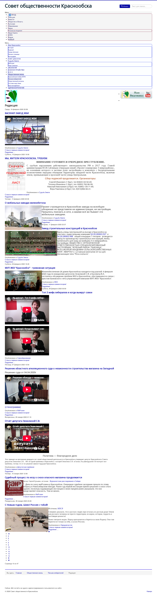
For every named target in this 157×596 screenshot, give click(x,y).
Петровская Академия (15, 31)
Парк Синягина (13, 65)
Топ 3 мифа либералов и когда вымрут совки (67, 292)
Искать (125, 6)
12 (9, 551)
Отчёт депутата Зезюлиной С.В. (22, 420)
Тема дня (11, 17)
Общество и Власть (15, 21)
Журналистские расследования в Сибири (64, 481)
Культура (11, 24)
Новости (11, 19)
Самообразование (24, 358)
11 (9, 549)
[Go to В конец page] (9, 560)
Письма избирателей (14, 79)
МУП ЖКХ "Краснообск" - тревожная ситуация (30, 267)
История (10, 48)
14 (9, 556)
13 (9, 553)
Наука (10, 28)
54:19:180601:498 (65, 236)
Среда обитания (13, 52)
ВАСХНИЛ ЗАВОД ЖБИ (17, 113)
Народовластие (66, 525)
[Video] (136, 94)
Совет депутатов (14, 58)
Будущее (11, 50)
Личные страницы (13, 54)
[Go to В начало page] (49, 531)
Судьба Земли (13, 61)
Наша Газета (12, 33)
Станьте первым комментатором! (17, 150)
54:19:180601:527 (98, 234)
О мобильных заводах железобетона (25, 202)
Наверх (149, 591)
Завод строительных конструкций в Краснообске (69, 228)
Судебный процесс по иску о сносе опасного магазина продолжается (43, 477)
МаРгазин (11, 63)
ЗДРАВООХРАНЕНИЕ (16, 88)
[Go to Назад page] (9, 534)
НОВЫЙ (11, 39)
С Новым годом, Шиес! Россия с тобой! (26, 504)
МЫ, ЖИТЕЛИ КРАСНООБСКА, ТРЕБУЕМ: (26, 158)
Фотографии (12, 56)
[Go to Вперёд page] (9, 558)
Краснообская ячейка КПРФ (17, 77)
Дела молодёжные (14, 85)
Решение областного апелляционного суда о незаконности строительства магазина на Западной (59, 368)
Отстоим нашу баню (14, 83)
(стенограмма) (13, 406)
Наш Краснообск (14, 45)
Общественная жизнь (16, 74)
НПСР (60, 508)
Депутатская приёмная (25, 467)
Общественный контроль (16, 81)
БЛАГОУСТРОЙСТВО (16, 70)
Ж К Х (10, 72)
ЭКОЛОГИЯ (12, 68)
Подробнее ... (10, 152)
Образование (13, 26)
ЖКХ (56, 282)
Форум (10, 37)
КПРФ (10, 35)
